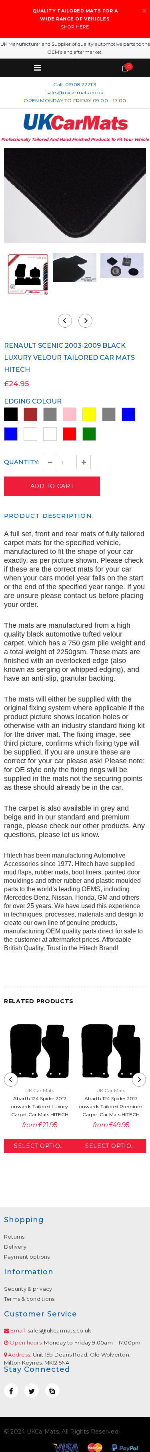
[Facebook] (11, 1390)
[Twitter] (31, 1390)
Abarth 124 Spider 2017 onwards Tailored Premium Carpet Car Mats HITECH (110, 1106)
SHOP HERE (75, 27)
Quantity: (21, 462)
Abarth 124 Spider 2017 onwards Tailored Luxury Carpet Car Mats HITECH (39, 1106)
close (144, 10)
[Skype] (52, 1390)
